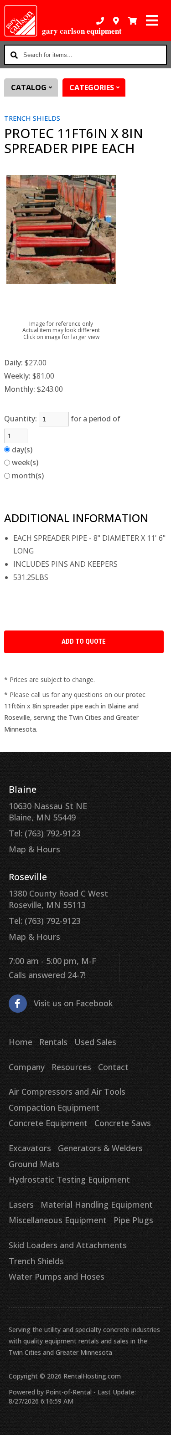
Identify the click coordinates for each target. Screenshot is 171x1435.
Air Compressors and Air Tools (67, 1091)
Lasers (21, 1204)
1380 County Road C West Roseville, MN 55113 (58, 899)
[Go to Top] (158, 1422)
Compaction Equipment (54, 1107)
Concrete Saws (122, 1122)
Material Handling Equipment (97, 1204)
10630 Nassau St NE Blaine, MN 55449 (48, 811)
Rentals (53, 1041)
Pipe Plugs (133, 1220)
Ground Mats (34, 1163)
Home (20, 1041)
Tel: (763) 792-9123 (45, 833)
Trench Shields (36, 1261)
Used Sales (95, 1041)
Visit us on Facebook (73, 1003)
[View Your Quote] (132, 21)
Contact (113, 1066)
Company (27, 1066)
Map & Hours (34, 849)
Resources (71, 1066)
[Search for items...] (14, 55)
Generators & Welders (100, 1148)
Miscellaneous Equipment (58, 1220)
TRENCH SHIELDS (32, 118)
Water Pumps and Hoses (56, 1276)
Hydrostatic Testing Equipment (69, 1179)
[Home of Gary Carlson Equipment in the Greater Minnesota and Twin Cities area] (20, 21)
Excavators (30, 1148)
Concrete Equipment (48, 1122)
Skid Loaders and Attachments (68, 1245)
